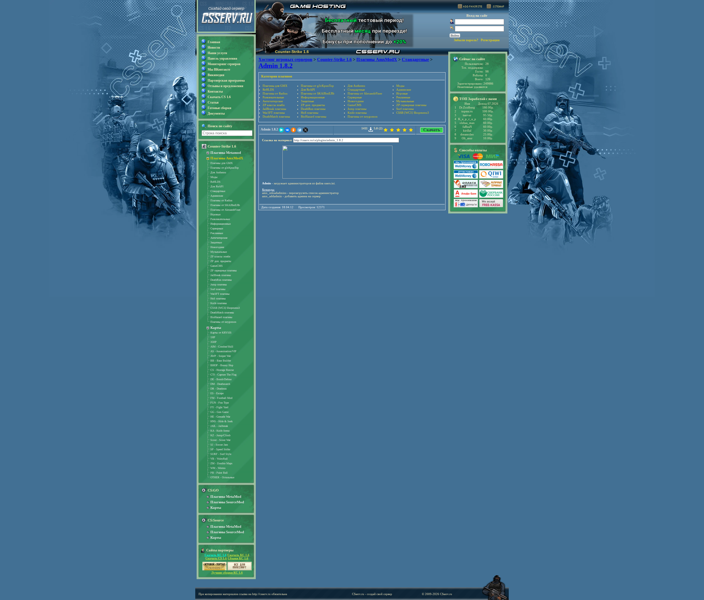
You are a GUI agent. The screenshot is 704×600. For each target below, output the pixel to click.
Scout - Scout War (220, 439)
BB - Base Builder (220, 360)
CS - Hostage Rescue (222, 369)
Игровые (402, 93)
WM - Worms (218, 468)
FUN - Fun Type (219, 402)
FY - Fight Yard (219, 407)
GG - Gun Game (219, 411)
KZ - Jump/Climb (220, 435)
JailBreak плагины (274, 108)
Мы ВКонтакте (219, 69)
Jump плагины (357, 108)
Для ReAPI (308, 89)
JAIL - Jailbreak (219, 425)
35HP (213, 341)
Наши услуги (217, 53)
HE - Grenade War (220, 416)
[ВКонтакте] (287, 129)
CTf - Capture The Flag (223, 374)
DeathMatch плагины (276, 116)
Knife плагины (357, 112)
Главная (214, 42)
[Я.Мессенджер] (281, 129)
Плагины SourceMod (227, 502)
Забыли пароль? (466, 40)
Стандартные (356, 89)
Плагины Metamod (225, 153)
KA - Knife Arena (219, 430)
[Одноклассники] (293, 129)
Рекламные (403, 97)
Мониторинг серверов (224, 64)
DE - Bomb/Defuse (221, 379)
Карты (215, 328)
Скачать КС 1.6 (216, 555)
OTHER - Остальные (222, 477)
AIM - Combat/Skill (221, 346)
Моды (400, 85)
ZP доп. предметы (313, 105)
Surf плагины (405, 108)
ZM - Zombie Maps (221, 463)
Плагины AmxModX (226, 158)
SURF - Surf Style (220, 453)
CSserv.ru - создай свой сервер (372, 594)
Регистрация (490, 40)
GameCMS (354, 105)
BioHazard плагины (313, 116)
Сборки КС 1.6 (238, 558)
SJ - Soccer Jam (219, 444)
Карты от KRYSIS (221, 332)
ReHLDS (268, 89)
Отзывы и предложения (225, 86)
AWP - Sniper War (220, 355)
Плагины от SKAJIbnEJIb (317, 93)
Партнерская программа (226, 80)
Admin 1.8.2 (269, 129)
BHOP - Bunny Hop (221, 365)
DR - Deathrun (218, 388)
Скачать (431, 129)
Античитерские (273, 101)
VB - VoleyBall (219, 458)
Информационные (313, 97)
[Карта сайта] (495, 7)
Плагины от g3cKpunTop (317, 85)
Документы (216, 113)
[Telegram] (299, 129)
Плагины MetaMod (225, 497)
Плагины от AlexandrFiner (365, 93)
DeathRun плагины (313, 108)
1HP (212, 337)
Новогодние (356, 101)
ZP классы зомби (274, 105)
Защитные (307, 101)
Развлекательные (273, 97)
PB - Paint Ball (219, 472)
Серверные (355, 97)
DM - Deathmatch (220, 383)
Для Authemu (356, 85)
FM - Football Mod (221, 397)
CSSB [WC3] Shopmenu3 (412, 112)
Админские (403, 89)
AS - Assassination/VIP (223, 351)
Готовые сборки (219, 108)
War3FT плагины (274, 112)
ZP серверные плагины (411, 105)
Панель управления (222, 58)
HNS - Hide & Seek (221, 421)
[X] (305, 129)
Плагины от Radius (275, 93)
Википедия (216, 75)
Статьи (213, 102)
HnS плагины (309, 112)
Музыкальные (405, 101)
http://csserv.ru (261, 594)
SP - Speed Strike (220, 449)
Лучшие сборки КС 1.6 (227, 572)
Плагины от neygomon (363, 116)
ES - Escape (217, 393)
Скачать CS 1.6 (219, 97)
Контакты (215, 91)
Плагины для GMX (275, 85)
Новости (214, 47)
